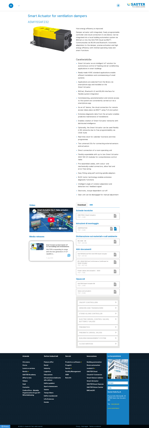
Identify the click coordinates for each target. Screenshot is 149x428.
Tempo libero (48, 393)
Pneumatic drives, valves (90, 333)
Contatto (26, 387)
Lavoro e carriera (29, 368)
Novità (25, 371)
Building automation (94, 362)
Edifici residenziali (50, 396)
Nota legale (84, 426)
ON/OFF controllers (88, 302)
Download (82, 205)
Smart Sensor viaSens (95, 378)
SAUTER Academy (29, 374)
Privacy (78, 426)
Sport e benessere (50, 386)
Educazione (48, 374)
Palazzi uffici (48, 362)
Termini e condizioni (95, 426)
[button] (5, 426)
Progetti (68, 365)
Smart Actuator (92, 381)
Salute (46, 389)
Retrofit (68, 378)
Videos (25, 381)
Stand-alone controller (90, 314)
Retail (46, 365)
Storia (25, 365)
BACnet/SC (91, 390)
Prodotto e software (72, 362)
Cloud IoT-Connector (94, 374)
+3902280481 (114, 404)
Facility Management (73, 371)
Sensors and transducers (91, 308)
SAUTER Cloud (92, 371)
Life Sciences (49, 399)
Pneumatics (84, 327)
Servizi (67, 368)
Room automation (93, 365)
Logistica (47, 371)
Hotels (46, 402)
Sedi (24, 384)
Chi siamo (26, 362)
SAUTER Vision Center (95, 387)
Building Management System (92, 338)
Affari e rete (27, 378)
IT (19, 6)
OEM (67, 374)
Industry (47, 368)
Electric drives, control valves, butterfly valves (94, 320)
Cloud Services (86, 344)
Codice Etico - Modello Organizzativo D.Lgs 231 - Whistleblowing (32, 392)
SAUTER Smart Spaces (95, 384)
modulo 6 (90, 368)
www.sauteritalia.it (113, 408)
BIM (91, 205)
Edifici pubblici (49, 383)
